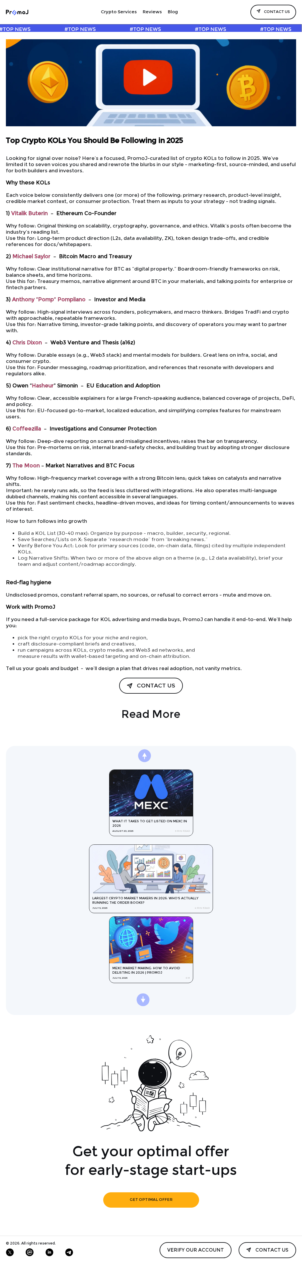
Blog (173, 12)
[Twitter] (10, 1252)
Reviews (152, 12)
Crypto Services (119, 12)
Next (159, 760)
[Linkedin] (49, 1252)
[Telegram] (69, 1252)
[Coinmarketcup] (30, 1252)
